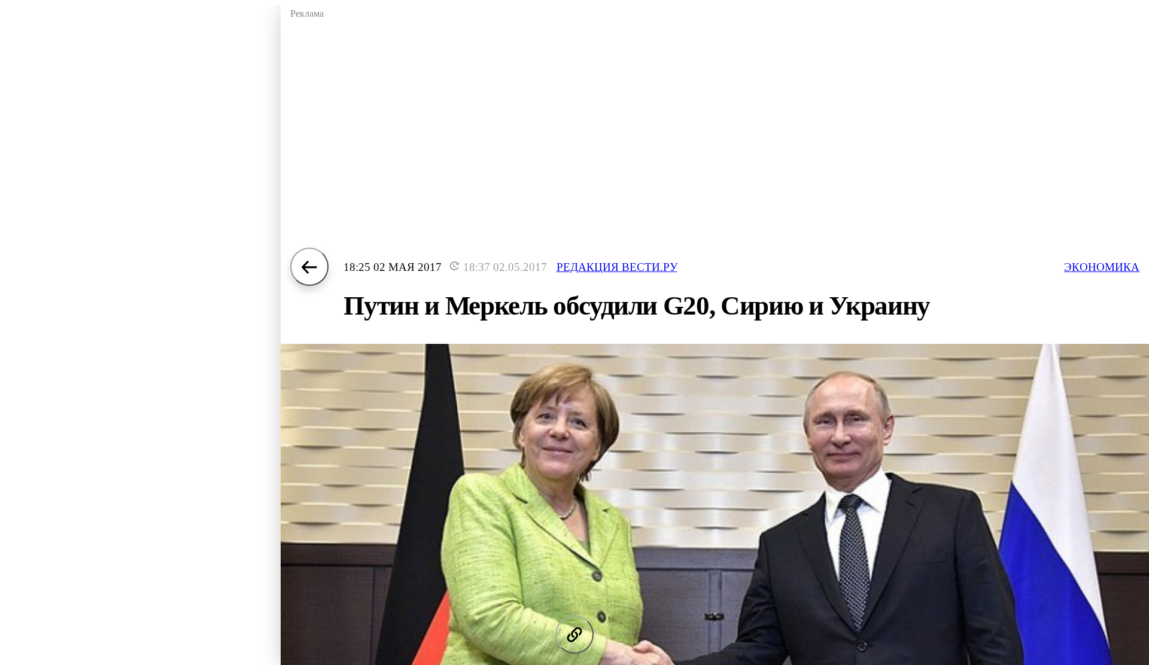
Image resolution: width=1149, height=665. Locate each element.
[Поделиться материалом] (574, 634)
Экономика (1101, 267)
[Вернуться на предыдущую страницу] (309, 267)
